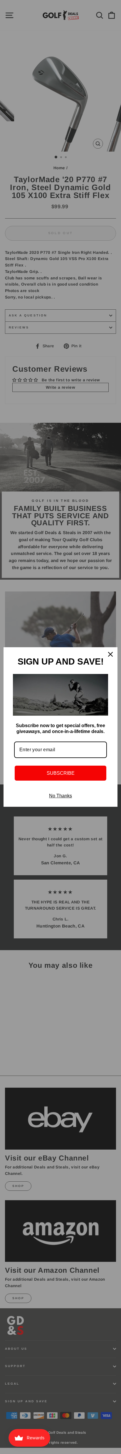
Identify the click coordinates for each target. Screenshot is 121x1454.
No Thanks (60, 795)
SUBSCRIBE (61, 773)
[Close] (110, 654)
